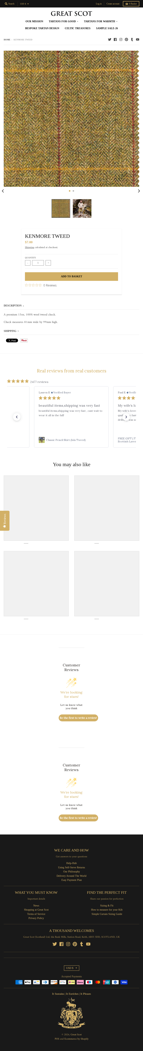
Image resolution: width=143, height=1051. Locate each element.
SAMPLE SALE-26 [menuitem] (107, 28)
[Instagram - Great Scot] (121, 39)
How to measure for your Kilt (107, 909)
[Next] (139, 191)
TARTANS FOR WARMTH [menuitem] (99, 21)
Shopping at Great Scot (36, 909)
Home (7, 40)
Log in (99, 3)
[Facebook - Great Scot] (115, 39)
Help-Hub (71, 863)
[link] (71, 440)
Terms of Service (36, 914)
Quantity (30, 258)
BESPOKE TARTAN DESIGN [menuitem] (42, 28)
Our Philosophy (71, 871)
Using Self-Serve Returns (71, 867)
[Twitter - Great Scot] (109, 39)
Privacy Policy (36, 918)
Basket (133, 3)
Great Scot (76, 1034)
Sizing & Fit (106, 905)
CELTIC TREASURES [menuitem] (77, 28)
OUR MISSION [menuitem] (34, 21)
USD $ (23, 4)
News (36, 905)
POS (57, 1039)
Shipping (29, 247)
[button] (16, 417)
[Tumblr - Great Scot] (132, 39)
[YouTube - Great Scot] (137, 39)
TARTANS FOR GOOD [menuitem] (62, 21)
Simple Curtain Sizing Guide (107, 914)
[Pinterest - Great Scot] (126, 39)
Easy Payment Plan (71, 880)
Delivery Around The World (71, 875)
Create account (113, 3)
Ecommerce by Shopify (76, 1039)
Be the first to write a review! (78, 717)
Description (13, 305)
